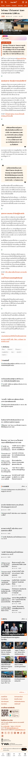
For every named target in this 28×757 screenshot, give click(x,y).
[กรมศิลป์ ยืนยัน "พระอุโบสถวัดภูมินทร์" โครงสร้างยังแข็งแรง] (6, 582)
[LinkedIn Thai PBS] (2, 736)
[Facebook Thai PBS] (2, 733)
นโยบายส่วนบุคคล (5, 701)
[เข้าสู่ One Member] (26, 2)
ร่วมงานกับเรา (4, 704)
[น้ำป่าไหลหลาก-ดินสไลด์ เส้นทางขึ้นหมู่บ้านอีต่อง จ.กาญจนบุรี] (6, 591)
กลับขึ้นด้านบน (21, 692)
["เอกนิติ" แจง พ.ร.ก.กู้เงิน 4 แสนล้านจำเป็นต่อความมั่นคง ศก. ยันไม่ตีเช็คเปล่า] (6, 448)
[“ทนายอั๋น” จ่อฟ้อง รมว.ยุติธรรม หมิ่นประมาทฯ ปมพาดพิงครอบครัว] (14, 390)
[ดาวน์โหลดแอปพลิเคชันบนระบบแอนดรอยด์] (14, 715)
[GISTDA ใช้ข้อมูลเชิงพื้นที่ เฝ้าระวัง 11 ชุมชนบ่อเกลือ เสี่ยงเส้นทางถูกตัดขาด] (6, 600)
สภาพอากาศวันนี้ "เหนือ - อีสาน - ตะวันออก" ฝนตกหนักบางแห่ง (13, 340)
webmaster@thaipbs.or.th (12, 728)
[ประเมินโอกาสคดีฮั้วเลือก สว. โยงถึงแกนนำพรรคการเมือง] (7, 645)
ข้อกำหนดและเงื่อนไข (18, 696)
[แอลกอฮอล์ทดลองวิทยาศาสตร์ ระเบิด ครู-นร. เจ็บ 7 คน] (7, 674)
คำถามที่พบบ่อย (4, 699)
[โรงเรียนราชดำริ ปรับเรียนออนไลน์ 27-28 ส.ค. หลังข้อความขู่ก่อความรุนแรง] (14, 411)
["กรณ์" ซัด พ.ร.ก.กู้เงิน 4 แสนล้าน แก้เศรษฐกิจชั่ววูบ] (6, 470)
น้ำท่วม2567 (10, 349)
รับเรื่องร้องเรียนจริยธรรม (19, 701)
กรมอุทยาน (4, 355)
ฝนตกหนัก (19, 352)
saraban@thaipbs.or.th (20, 729)
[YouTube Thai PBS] (18, 733)
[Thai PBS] (13, 2)
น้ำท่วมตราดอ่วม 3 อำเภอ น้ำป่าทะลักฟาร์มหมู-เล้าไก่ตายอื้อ (12, 115)
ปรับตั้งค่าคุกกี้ (17, 704)
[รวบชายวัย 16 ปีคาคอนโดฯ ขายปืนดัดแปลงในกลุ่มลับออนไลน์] (6, 455)
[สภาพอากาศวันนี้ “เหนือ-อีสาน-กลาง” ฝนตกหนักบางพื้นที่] (14, 519)
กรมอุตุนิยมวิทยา (5, 352)
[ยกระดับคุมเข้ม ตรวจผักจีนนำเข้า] (21, 674)
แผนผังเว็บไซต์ (4, 696)
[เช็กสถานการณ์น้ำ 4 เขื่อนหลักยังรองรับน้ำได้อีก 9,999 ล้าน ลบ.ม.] (6, 565)
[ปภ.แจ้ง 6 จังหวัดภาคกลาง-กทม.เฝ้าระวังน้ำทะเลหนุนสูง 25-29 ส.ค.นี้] (14, 496)
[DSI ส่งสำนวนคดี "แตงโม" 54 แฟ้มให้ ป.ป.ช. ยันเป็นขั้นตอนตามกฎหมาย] (6, 477)
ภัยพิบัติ (3, 16)
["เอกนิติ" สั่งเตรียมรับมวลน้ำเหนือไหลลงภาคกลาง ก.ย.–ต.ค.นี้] (14, 543)
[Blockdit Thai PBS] (24, 733)
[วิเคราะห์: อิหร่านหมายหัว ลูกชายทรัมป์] (21, 659)
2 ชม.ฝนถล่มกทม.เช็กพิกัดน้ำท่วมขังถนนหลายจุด (13, 336)
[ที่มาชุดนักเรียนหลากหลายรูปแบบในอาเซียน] (14, 628)
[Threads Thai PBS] (12, 733)
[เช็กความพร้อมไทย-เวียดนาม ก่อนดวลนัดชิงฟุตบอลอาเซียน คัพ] (6, 463)
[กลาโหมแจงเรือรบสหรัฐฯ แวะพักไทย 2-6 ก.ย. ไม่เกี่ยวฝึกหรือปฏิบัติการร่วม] (14, 370)
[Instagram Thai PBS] (8, 733)
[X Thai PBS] (5, 733)
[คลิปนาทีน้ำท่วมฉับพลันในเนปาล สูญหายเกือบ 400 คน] (7, 659)
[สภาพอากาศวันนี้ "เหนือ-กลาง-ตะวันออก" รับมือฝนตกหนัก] (6, 573)
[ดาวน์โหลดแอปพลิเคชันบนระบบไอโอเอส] (14, 711)
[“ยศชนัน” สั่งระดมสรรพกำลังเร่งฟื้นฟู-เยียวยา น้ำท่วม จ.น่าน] (6, 609)
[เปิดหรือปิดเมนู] (23, 2)
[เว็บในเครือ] (2, 2)
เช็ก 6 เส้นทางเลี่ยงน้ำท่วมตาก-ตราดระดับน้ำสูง (14, 273)
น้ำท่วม (3, 349)
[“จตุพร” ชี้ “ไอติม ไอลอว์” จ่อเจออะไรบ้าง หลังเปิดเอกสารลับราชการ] (21, 645)
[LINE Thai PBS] (15, 733)
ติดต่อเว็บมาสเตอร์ (18, 699)
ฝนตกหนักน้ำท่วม (21, 58)
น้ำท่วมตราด (17, 349)
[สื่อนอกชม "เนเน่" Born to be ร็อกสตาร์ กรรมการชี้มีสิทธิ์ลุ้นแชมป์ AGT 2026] (14, 431)
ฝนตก (12, 352)
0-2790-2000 (6, 726)
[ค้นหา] (5, 2)
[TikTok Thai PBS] (21, 733)
